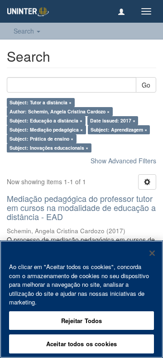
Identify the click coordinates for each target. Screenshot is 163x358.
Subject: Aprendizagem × (119, 129)
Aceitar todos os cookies (81, 343)
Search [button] (25, 30)
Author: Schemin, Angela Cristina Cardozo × (60, 111)
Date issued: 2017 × (112, 120)
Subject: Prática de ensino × (41, 138)
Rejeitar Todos (81, 320)
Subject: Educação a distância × (46, 120)
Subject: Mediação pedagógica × (46, 129)
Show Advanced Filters (123, 160)
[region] (81, 299)
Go (146, 84)
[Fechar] (152, 253)
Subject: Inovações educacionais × (49, 147)
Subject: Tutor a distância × (41, 102)
